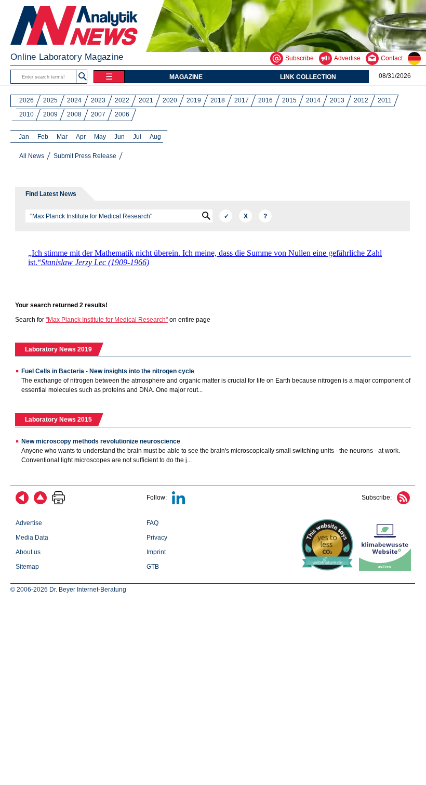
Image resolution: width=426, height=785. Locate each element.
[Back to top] (40, 502)
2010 (26, 114)
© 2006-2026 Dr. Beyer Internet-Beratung (68, 589)
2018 (217, 100)
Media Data (32, 537)
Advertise (29, 523)
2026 (26, 100)
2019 (194, 100)
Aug (155, 136)
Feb (42, 136)
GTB (153, 566)
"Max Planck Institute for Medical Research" (107, 319)
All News (31, 156)
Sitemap (27, 566)
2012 (361, 100)
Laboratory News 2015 (58, 419)
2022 (122, 100)
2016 (265, 100)
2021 (146, 100)
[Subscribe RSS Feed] (403, 502)
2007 (98, 114)
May (100, 136)
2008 (74, 114)
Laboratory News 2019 (58, 349)
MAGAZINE (186, 77)
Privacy (157, 537)
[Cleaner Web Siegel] (387, 568)
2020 (170, 100)
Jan (24, 136)
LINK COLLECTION (308, 77)
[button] (82, 76)
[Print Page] (58, 502)
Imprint (156, 552)
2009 (50, 114)
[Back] (22, 502)
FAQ (152, 523)
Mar (62, 136)
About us (28, 552)
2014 (313, 100)
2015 (289, 100)
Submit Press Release (85, 156)
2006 (122, 114)
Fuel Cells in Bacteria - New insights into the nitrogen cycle (107, 371)
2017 (241, 100)
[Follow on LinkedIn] (178, 502)
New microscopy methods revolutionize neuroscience (100, 441)
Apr (81, 136)
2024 (74, 100)
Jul (137, 136)
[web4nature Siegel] (329, 568)
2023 (98, 100)
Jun (119, 136)
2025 (50, 100)
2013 (337, 100)
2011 (385, 100)
